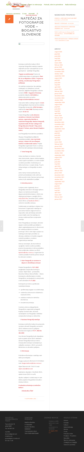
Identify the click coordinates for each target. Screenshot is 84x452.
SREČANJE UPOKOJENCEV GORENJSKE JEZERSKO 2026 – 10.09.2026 (65, 27)
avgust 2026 (58, 52)
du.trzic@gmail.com (11, 434)
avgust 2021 (58, 184)
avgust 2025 (58, 78)
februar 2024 (59, 118)
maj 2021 (57, 190)
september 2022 (60, 155)
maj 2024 (57, 111)
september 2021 (60, 181)
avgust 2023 (58, 131)
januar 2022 (58, 173)
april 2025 (58, 87)
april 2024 (58, 113)
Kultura (66, 425)
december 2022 (59, 148)
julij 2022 (57, 159)
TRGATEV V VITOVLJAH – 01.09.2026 (64, 23)
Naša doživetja (68, 427)
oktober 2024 (59, 100)
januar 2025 (58, 93)
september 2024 (60, 102)
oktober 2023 (59, 126)
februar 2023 (59, 144)
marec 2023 (58, 142)
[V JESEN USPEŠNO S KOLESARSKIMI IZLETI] (1, 226)
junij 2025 (57, 82)
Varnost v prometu (69, 445)
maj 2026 (57, 58)
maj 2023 (57, 137)
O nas (65, 431)
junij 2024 (57, 109)
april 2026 (58, 60)
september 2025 (60, 76)
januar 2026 (58, 67)
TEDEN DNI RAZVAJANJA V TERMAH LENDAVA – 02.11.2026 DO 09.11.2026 (66, 39)
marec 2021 (58, 195)
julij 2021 (57, 186)
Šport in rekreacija (69, 440)
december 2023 (59, 122)
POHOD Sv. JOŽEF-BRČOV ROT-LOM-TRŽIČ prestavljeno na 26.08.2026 (66, 19)
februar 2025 (59, 91)
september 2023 (60, 129)
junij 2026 (57, 56)
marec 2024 (58, 115)
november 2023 (59, 124)
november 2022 (59, 151)
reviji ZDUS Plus (23, 198)
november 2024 (59, 98)
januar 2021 (58, 199)
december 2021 (59, 175)
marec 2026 (58, 63)
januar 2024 (58, 120)
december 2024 (59, 96)
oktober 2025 (59, 74)
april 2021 (58, 192)
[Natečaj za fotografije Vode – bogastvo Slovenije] (9, 19)
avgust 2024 (58, 104)
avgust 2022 (58, 157)
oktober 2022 (59, 153)
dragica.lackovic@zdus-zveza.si (31, 363)
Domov (66, 420)
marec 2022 (58, 168)
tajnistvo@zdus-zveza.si (26, 252)
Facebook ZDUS (33, 201)
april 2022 (58, 166)
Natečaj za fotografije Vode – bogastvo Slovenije (31, 26)
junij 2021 (57, 188)
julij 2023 (57, 133)
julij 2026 (57, 54)
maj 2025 (57, 85)
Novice (66, 429)
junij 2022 (57, 162)
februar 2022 (59, 170)
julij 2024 (57, 107)
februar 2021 (59, 197)
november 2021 (59, 177)
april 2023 (58, 140)
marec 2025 (58, 89)
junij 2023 (57, 135)
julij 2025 (57, 80)
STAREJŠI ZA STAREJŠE (70, 442)
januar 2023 (58, 146)
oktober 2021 (59, 179)
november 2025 (59, 71)
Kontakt (66, 423)
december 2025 (59, 69)
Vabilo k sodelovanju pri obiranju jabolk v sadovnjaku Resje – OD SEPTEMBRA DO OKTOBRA (65, 33)
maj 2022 (57, 164)
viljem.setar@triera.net (26, 369)
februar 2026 (59, 65)
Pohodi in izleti (68, 434)
